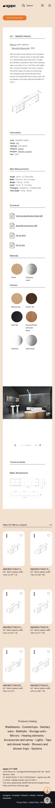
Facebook (16, 795)
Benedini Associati (20, 48)
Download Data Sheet (14, 18)
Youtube (40, 795)
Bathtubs (22, 731)
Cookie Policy (34, 802)
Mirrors (13, 44)
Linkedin (32, 795)
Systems (36, 748)
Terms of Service (17, 786)
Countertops (30, 727)
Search (29, 5)
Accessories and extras (19, 740)
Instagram (7, 795)
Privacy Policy (22, 802)
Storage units (38, 731)
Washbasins (12, 727)
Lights (39, 740)
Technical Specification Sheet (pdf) (29, 216)
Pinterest (24, 795)
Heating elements (33, 735)
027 (17, 143)
